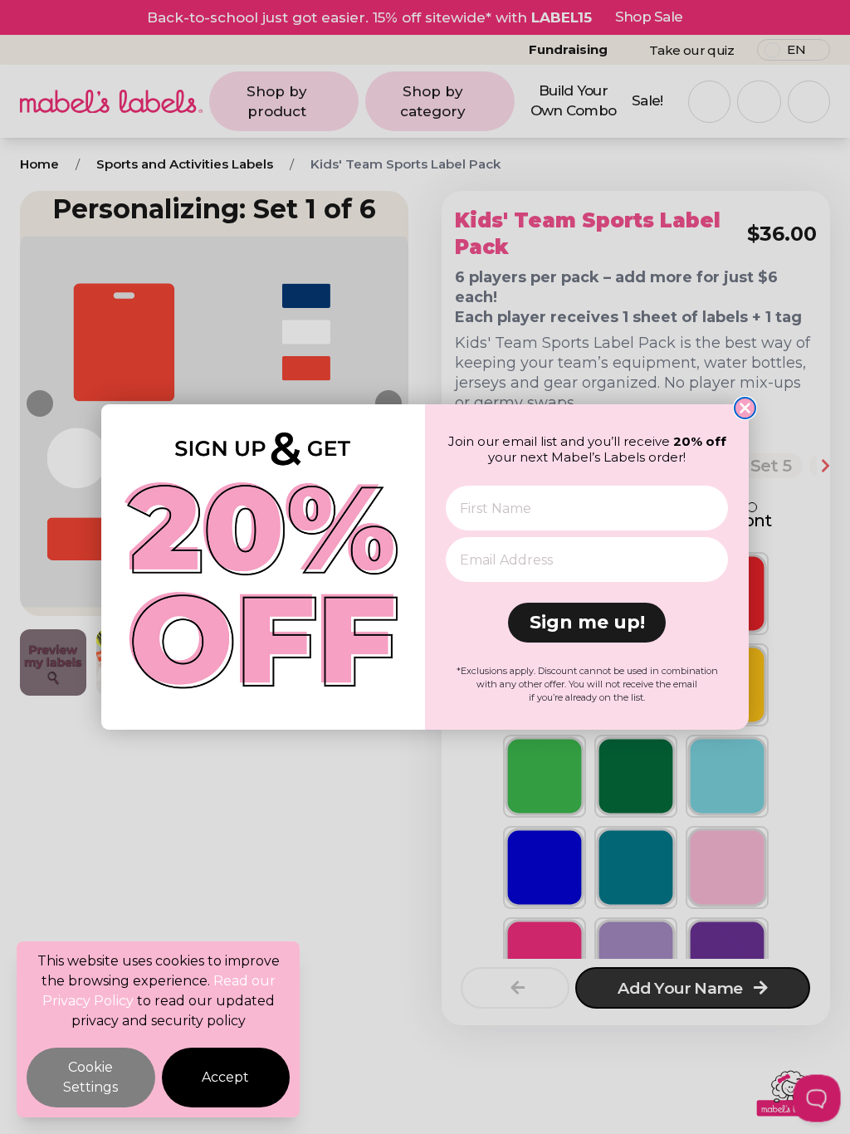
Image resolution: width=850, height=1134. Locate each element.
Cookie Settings (90, 1077)
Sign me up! (587, 622)
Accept (225, 1077)
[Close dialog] (745, 408)
